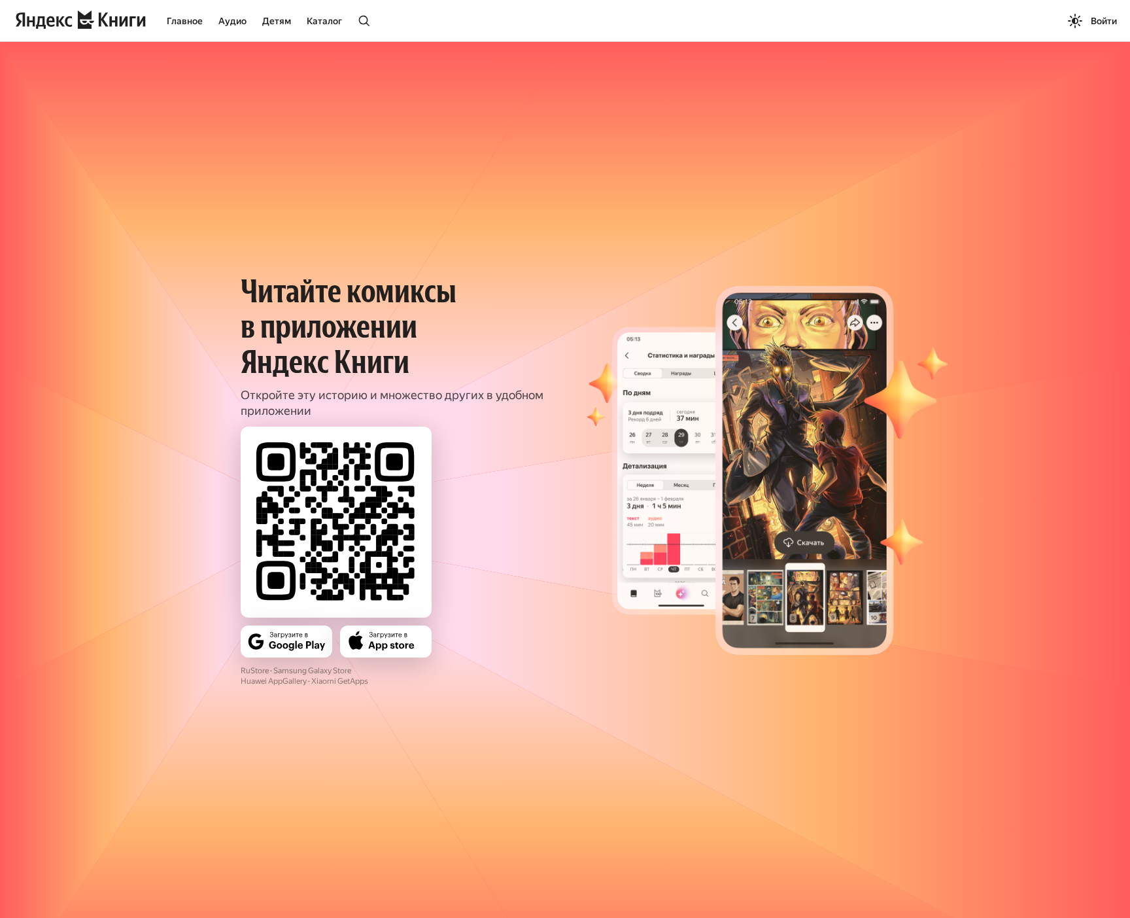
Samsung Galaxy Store (312, 670)
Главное (185, 21)
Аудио (232, 21)
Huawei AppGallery (274, 681)
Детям (276, 21)
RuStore (255, 670)
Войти (1104, 21)
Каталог (324, 21)
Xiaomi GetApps (339, 681)
